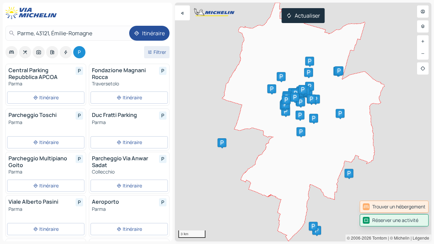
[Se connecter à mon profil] (423, 11)
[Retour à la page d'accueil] (32, 12)
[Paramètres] (423, 26)
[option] (11, 52)
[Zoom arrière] (423, 53)
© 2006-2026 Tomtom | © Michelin (378, 238)
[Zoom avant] (423, 41)
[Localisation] (423, 68)
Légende (421, 238)
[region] (303, 122)
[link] (394, 207)
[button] (222, 142)
